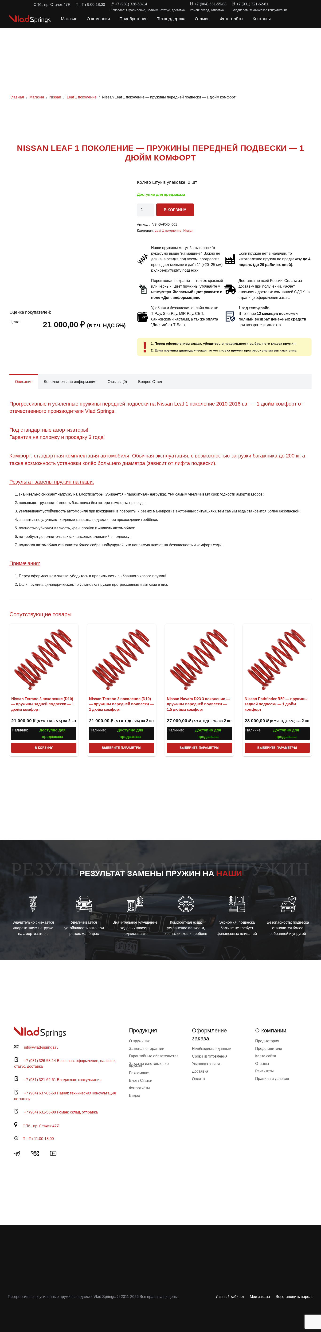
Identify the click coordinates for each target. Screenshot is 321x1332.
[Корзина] (291, 18)
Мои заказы (260, 1297)
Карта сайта (265, 1056)
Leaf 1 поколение (82, 97)
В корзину (175, 210)
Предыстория (267, 1041)
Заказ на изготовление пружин (149, 1064)
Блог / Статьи (140, 1080)
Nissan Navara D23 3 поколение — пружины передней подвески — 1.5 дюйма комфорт (198, 704)
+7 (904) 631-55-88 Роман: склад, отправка (61, 1112)
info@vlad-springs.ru (41, 1047)
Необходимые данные (211, 1049)
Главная (16, 97)
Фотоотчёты (139, 1088)
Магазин (36, 97)
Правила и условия (272, 1079)
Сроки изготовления (209, 1056)
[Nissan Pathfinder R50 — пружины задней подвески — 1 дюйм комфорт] (277, 658)
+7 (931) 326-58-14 (131, 4)
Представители (268, 1049)
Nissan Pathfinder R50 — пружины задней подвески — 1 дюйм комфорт (276, 704)
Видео (134, 1096)
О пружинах (139, 1041)
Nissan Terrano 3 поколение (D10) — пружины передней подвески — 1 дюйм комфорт (121, 704)
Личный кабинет (230, 1297)
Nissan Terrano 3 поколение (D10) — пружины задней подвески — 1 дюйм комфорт (42, 704)
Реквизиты (264, 1071)
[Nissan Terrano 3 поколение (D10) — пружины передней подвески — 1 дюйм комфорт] (121, 658)
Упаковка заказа (206, 1064)
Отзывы (262, 1064)
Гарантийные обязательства (154, 1056)
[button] (280, 19)
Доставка (200, 1071)
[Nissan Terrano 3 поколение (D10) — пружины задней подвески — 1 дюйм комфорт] (43, 658)
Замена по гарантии (146, 1049)
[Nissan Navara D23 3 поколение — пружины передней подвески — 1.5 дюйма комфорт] (199, 658)
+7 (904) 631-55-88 (211, 4)
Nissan (55, 97)
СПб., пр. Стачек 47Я (41, 1126)
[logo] (30, 19)
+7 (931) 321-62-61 (252, 4)
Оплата (198, 1079)
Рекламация (139, 1073)
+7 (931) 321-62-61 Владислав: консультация (63, 1080)
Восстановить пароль (294, 1297)
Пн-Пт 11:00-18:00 (38, 1139)
